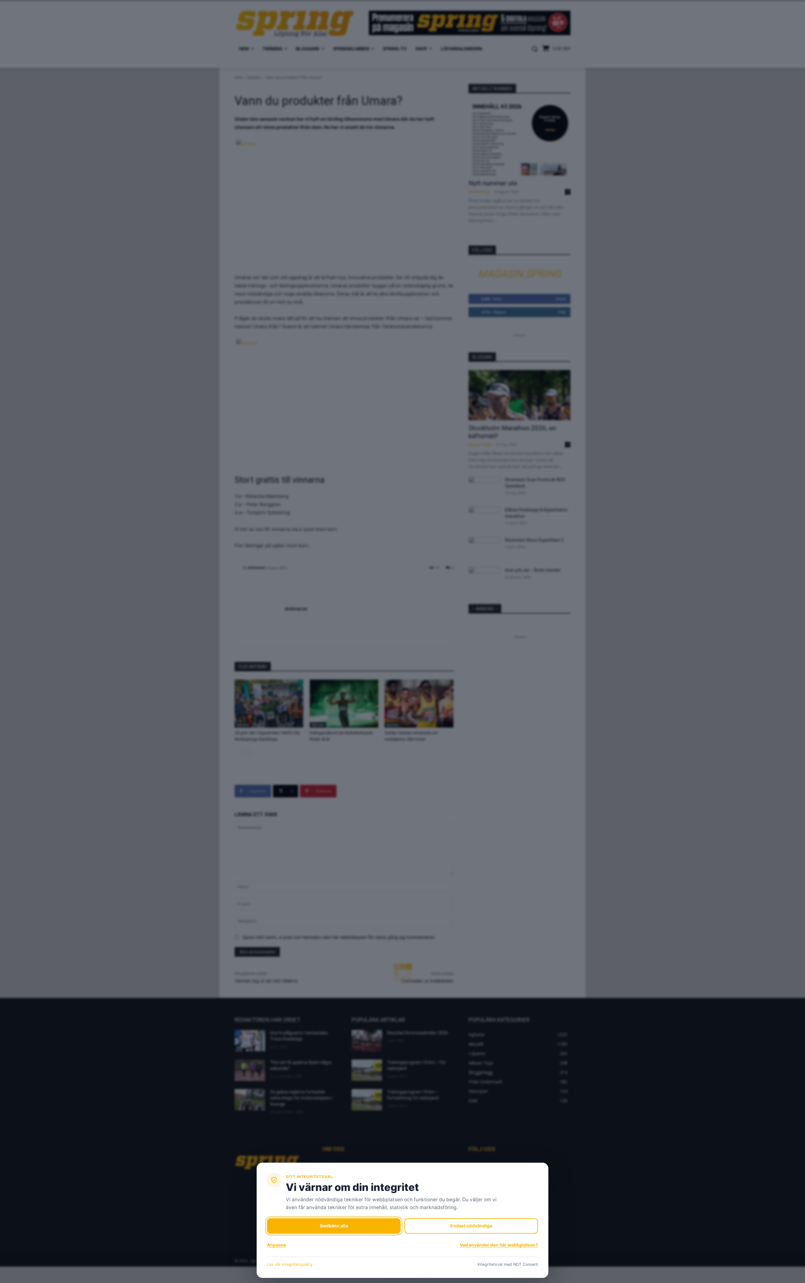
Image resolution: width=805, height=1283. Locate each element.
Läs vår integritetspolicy (290, 1264)
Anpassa (276, 1244)
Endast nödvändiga (471, 1225)
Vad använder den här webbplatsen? (499, 1244)
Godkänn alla (334, 1225)
